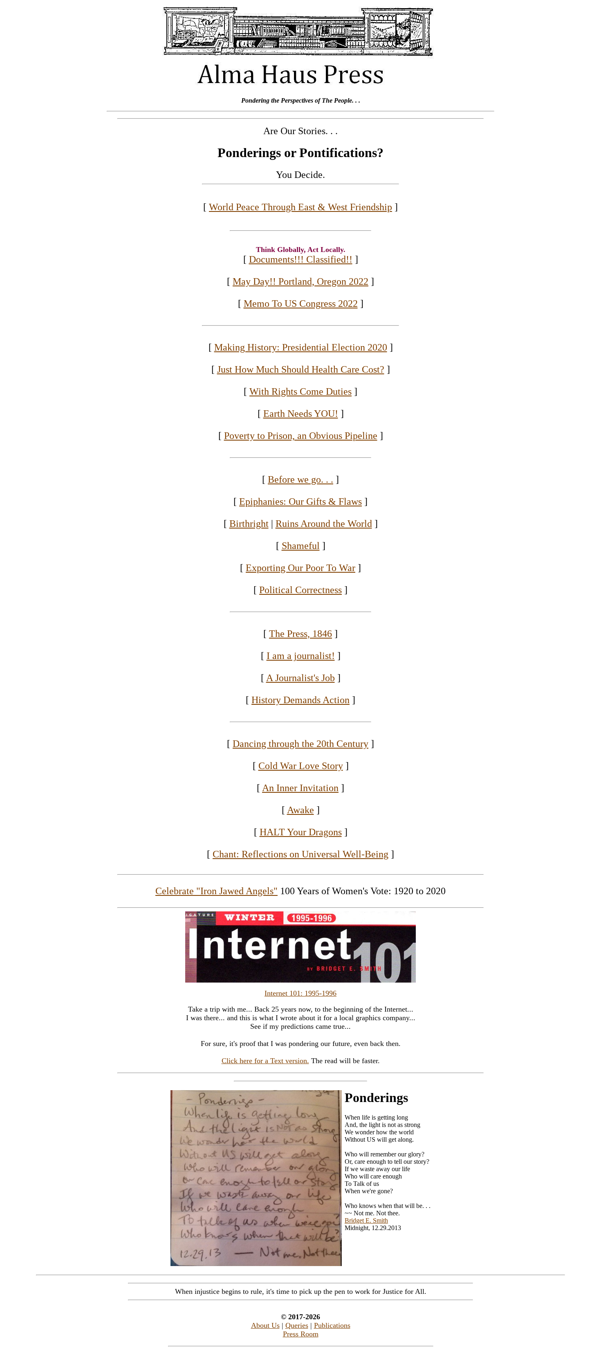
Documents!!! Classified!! (300, 259)
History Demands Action (300, 700)
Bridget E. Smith (366, 1220)
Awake (300, 810)
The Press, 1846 (300, 633)
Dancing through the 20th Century (300, 743)
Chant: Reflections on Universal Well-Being (300, 854)
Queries (296, 1325)
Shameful (301, 545)
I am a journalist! (301, 655)
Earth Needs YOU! (300, 413)
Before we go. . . (300, 479)
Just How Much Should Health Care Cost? (300, 369)
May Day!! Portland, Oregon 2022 (300, 281)
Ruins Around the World (324, 523)
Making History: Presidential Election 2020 (300, 347)
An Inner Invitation (300, 788)
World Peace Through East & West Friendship (300, 207)
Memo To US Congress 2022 (301, 303)
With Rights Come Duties (300, 391)
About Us (265, 1325)
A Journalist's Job (300, 678)
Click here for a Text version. (265, 1061)
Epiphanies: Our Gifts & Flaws (300, 501)
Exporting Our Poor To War (300, 567)
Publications (332, 1325)
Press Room (300, 1334)
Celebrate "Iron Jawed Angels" (216, 891)
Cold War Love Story (300, 765)
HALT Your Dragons (301, 832)
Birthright (249, 523)
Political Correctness (300, 590)
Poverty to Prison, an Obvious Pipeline (300, 435)
